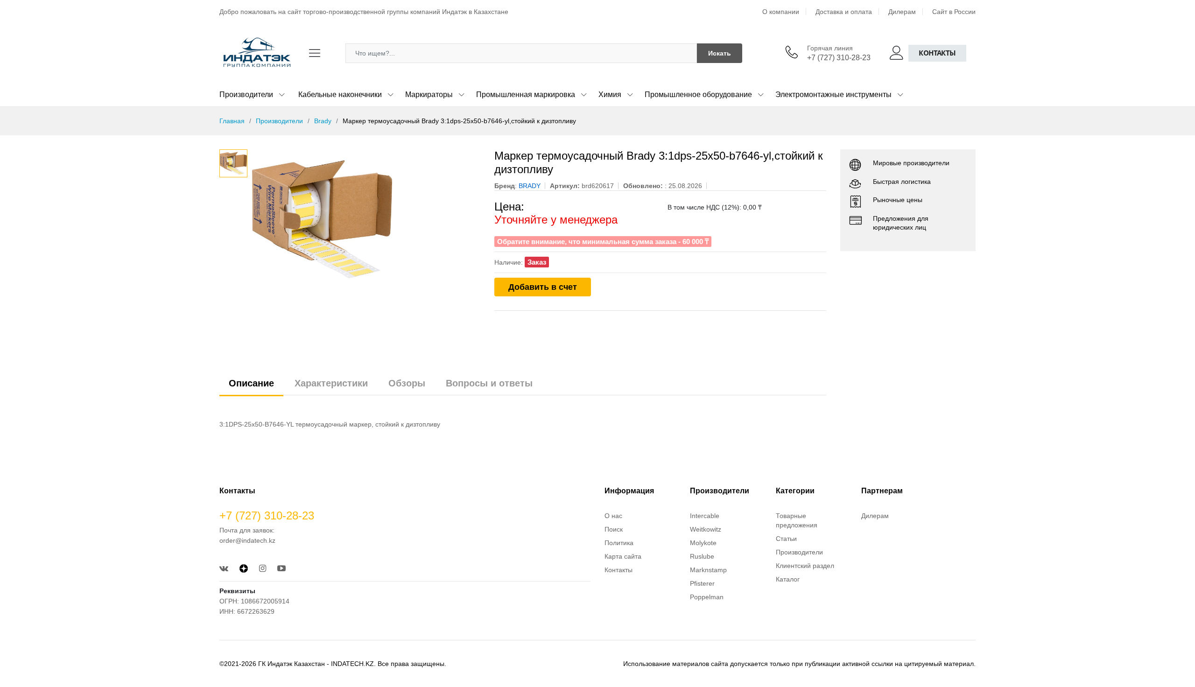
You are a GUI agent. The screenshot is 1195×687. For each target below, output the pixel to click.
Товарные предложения (796, 520)
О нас (613, 515)
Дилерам (902, 11)
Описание (251, 383)
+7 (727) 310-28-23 (839, 58)
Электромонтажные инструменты (833, 94)
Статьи (786, 538)
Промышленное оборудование (698, 94)
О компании (780, 11)
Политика (619, 543)
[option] (366, 219)
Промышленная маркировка (525, 94)
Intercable (704, 515)
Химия (609, 94)
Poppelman (707, 597)
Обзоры (406, 383)
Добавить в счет (542, 287)
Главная (232, 121)
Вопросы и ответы (489, 383)
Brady (322, 121)
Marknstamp (708, 570)
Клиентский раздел (805, 565)
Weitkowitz (705, 529)
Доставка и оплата (843, 11)
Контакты (937, 53)
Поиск (614, 529)
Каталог (788, 579)
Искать (719, 53)
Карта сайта (623, 556)
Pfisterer (702, 583)
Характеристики (331, 383)
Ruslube (702, 556)
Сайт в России (954, 11)
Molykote (703, 543)
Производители (246, 94)
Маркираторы (429, 94)
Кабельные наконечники (340, 94)
